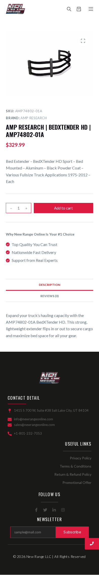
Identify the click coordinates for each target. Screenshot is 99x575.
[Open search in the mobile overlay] (69, 9)
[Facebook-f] (36, 510)
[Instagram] (63, 510)
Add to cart (63, 208)
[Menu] (91, 9)
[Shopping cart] (79, 9)
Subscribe (72, 532)
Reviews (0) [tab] (49, 296)
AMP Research (34, 118)
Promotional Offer (76, 482)
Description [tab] (49, 285)
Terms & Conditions (75, 466)
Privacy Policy (80, 458)
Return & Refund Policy (72, 474)
